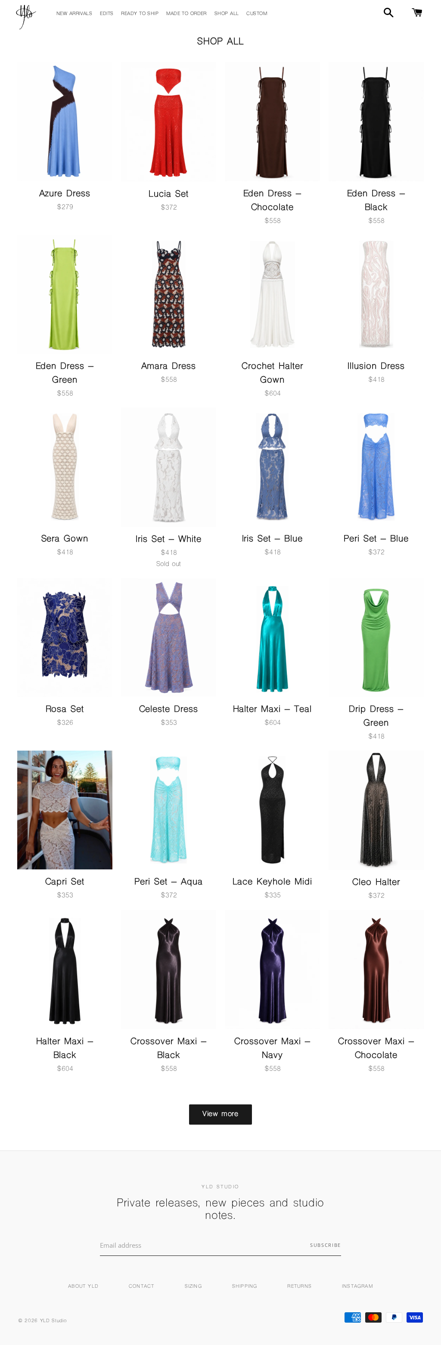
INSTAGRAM (357, 1286)
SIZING (193, 1286)
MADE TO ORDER (186, 14)
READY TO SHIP (139, 14)
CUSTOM (256, 14)
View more (220, 1114)
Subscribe (325, 1245)
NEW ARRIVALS (74, 14)
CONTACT (141, 1286)
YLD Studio (53, 1321)
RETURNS (299, 1286)
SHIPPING (245, 1286)
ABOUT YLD (83, 1286)
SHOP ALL (226, 14)
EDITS (106, 14)
